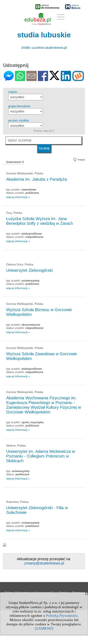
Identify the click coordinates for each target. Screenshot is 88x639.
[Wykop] (78, 79)
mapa (81, 159)
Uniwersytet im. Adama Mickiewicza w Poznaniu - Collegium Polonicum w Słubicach (40, 456)
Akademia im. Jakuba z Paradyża (36, 179)
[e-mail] (31, 79)
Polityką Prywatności (62, 615)
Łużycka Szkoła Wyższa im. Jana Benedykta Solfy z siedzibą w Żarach (39, 221)
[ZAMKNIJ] (44, 628)
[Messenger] (9, 79)
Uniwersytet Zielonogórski (29, 270)
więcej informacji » (18, 197)
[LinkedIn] (66, 79)
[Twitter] (54, 78)
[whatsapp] (20, 79)
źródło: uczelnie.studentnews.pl (44, 47)
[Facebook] (43, 79)
